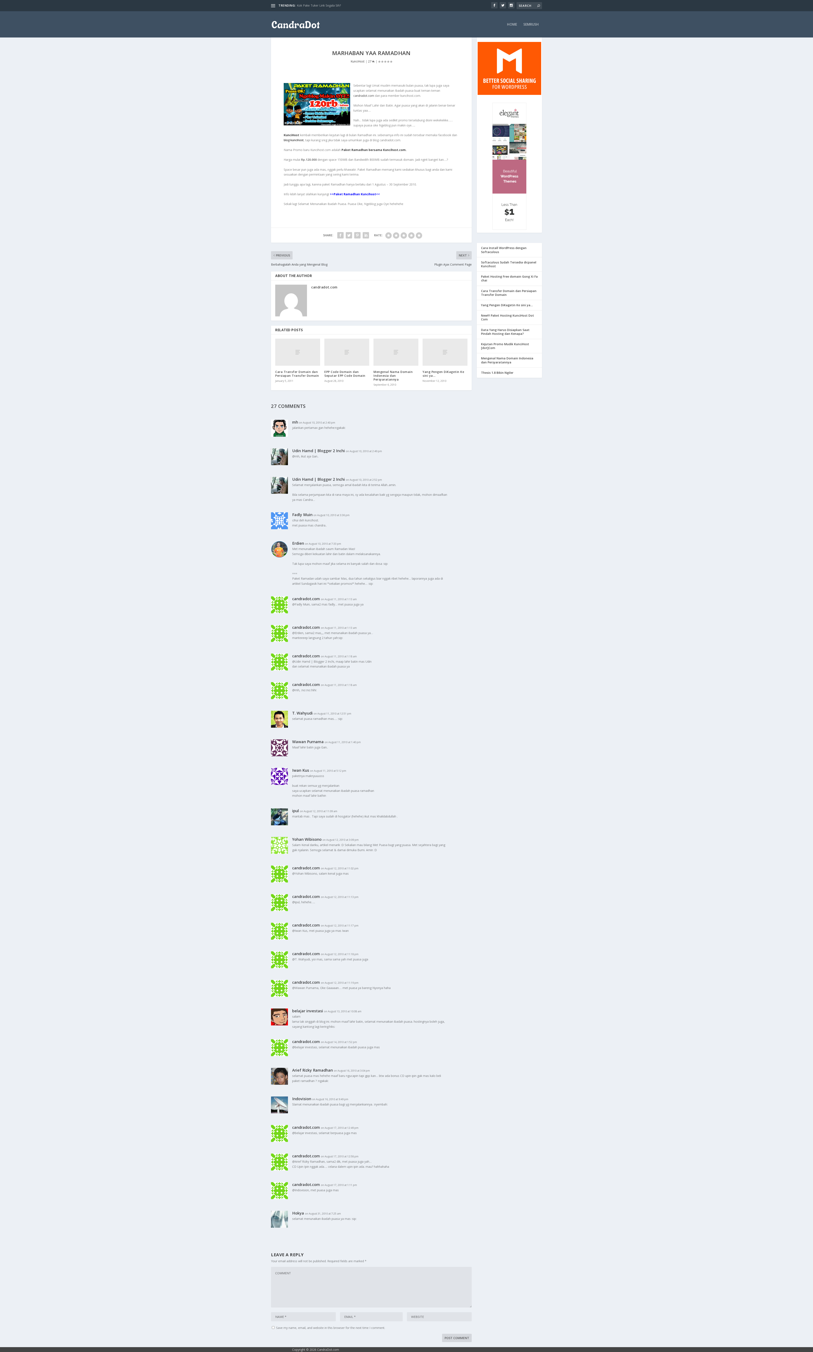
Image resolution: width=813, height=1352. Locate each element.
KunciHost (358, 61)
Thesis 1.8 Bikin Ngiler (497, 373)
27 (370, 61)
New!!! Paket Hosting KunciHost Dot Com (507, 317)
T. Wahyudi (302, 713)
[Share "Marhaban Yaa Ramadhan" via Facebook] (340, 235)
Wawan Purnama (308, 741)
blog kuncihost (294, 140)
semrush (531, 25)
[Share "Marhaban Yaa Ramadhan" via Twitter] (349, 235)
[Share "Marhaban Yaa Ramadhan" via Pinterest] (357, 235)
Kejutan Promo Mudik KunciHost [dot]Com (505, 346)
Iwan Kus (300, 770)
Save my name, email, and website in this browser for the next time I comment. (330, 1328)
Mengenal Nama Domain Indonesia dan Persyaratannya (393, 375)
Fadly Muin (302, 514)
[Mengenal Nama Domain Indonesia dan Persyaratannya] (395, 352)
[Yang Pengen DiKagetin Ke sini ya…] (445, 352)
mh (295, 422)
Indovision (301, 1098)
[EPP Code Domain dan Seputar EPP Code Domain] (346, 352)
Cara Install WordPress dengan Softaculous (504, 250)
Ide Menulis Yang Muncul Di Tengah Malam (326, 5)
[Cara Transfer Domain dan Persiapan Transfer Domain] (297, 352)
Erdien (298, 543)
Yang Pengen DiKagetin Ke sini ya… (443, 374)
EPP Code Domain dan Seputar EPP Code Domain (344, 374)
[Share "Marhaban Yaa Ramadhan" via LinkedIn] (366, 235)
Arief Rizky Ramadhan (312, 1070)
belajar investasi (307, 1010)
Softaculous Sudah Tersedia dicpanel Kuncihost (508, 264)
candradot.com (363, 96)
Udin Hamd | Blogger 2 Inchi (318, 450)
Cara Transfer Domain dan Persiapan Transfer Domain (297, 374)
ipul (295, 810)
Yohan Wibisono (307, 839)
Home (512, 25)
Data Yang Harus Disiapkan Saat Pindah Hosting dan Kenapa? (505, 332)
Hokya (298, 1213)
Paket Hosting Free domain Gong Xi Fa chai (509, 278)
